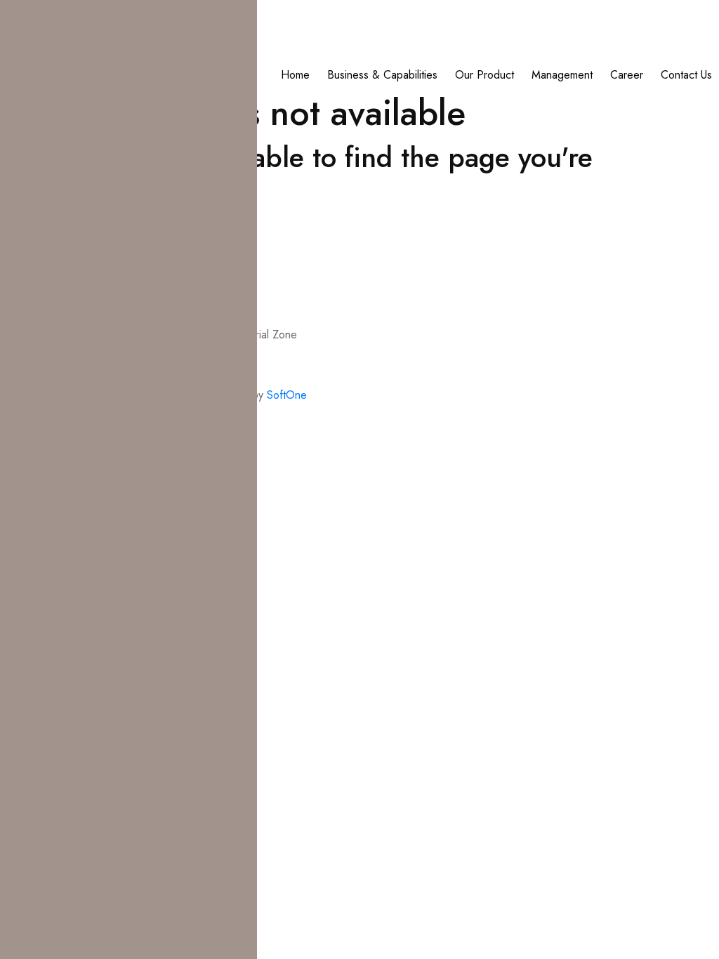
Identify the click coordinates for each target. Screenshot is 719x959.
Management (562, 75)
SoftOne (287, 395)
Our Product (484, 75)
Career (626, 75)
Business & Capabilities (382, 75)
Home (295, 75)
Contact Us (686, 75)
